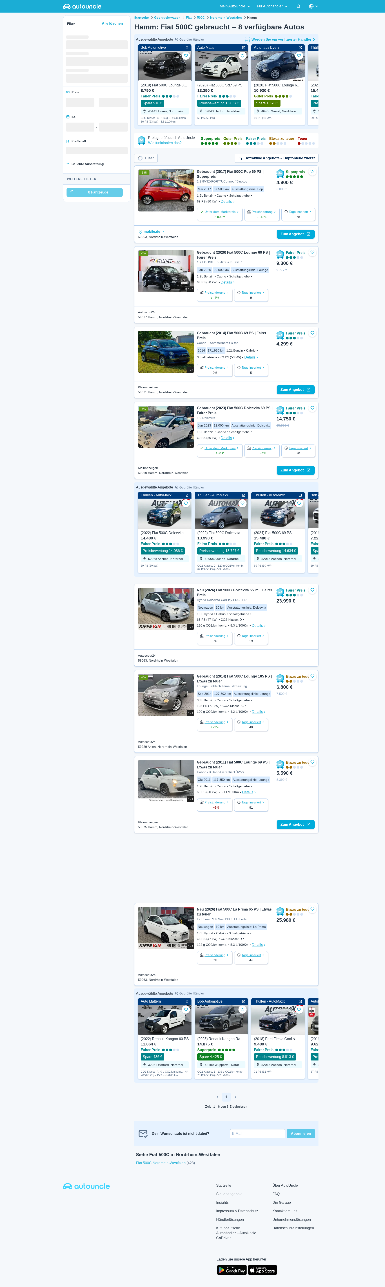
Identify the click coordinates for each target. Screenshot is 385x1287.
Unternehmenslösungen (291, 1219)
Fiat (189, 17)
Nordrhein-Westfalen (226, 17)
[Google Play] (232, 1269)
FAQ (276, 1194)
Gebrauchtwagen (167, 17)
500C (201, 17)
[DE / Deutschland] (314, 6)
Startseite (141, 17)
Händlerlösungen (230, 1219)
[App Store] (262, 1269)
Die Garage (281, 1202)
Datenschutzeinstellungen (293, 1228)
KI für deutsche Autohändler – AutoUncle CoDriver (236, 1233)
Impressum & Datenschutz (237, 1211)
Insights (222, 1202)
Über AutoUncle (285, 1185)
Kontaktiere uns (284, 1211)
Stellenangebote (229, 1194)
